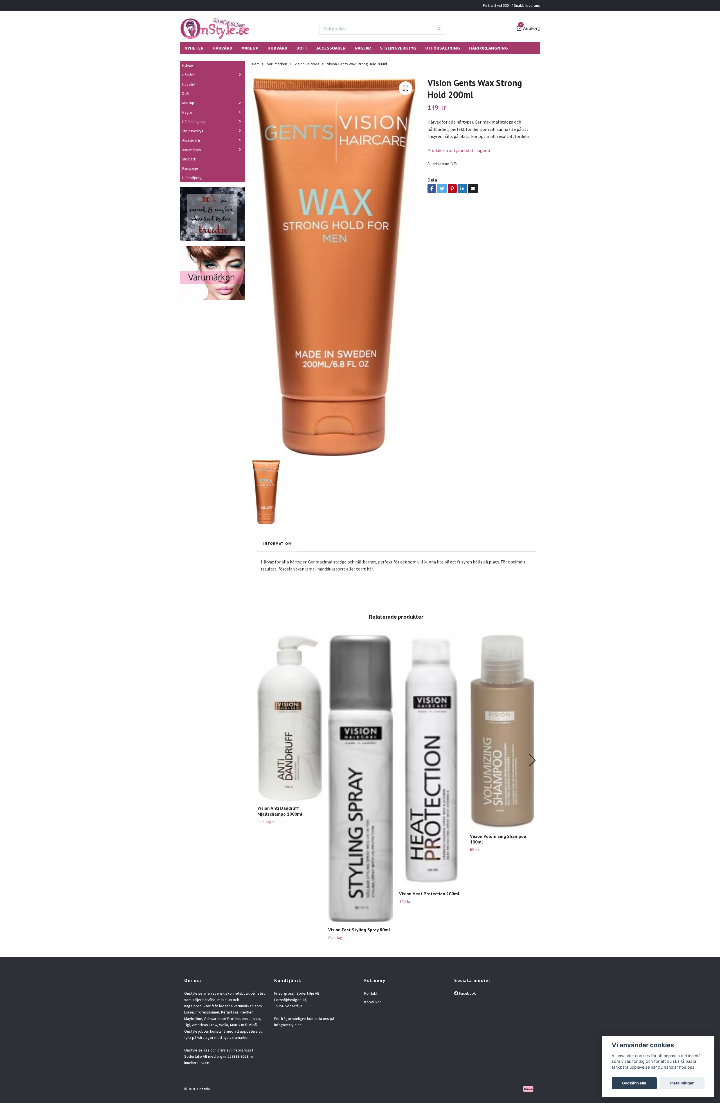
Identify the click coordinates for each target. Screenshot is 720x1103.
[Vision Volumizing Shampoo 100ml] (502, 732)
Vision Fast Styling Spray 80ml (359, 929)
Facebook (467, 993)
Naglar (363, 48)
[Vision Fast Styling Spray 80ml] (360, 778)
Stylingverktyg (398, 48)
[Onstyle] (214, 28)
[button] (532, 760)
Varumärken (191, 149)
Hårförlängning (488, 48)
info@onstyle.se (288, 1024)
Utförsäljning (442, 48)
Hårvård (222, 48)
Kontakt (370, 993)
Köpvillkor (372, 1001)
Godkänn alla (634, 1083)
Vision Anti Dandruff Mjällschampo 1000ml (279, 811)
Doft (301, 48)
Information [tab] (277, 543)
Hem (256, 63)
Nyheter (194, 48)
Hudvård (277, 48)
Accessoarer (331, 48)
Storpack (189, 159)
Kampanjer (190, 168)
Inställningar (682, 1083)
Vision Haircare (307, 63)
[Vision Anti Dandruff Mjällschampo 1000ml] (289, 718)
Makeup (249, 48)
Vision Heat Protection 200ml (429, 893)
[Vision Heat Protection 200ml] (431, 761)
